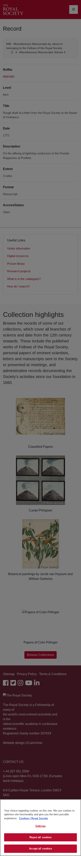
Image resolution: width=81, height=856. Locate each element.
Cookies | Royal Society (33, 818)
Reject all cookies (40, 837)
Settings (40, 826)
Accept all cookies (40, 848)
